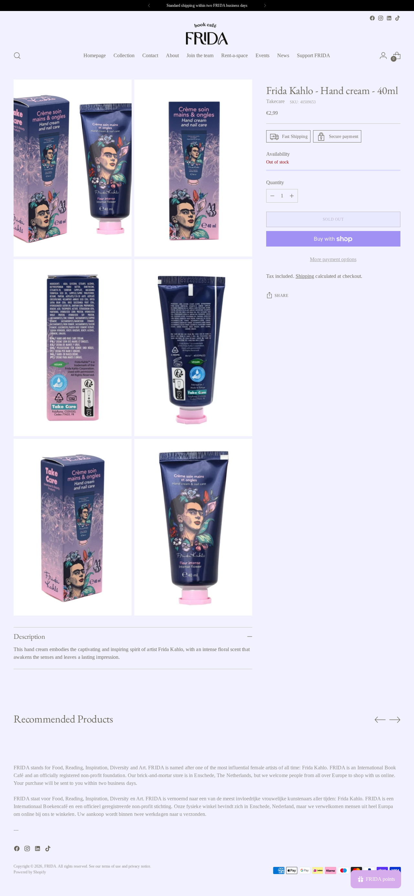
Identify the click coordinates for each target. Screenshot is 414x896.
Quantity (275, 182)
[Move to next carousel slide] (394, 719)
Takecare (275, 101)
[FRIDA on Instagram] (381, 18)
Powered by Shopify (30, 872)
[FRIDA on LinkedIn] (389, 18)
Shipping (305, 276)
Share (282, 296)
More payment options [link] (333, 259)
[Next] (265, 5)
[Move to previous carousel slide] (380, 719)
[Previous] (149, 5)
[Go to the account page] (383, 55)
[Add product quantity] (292, 196)
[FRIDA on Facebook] (372, 18)
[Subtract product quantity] (272, 196)
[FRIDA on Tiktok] (397, 18)
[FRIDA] (207, 34)
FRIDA (50, 866)
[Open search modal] (17, 55)
